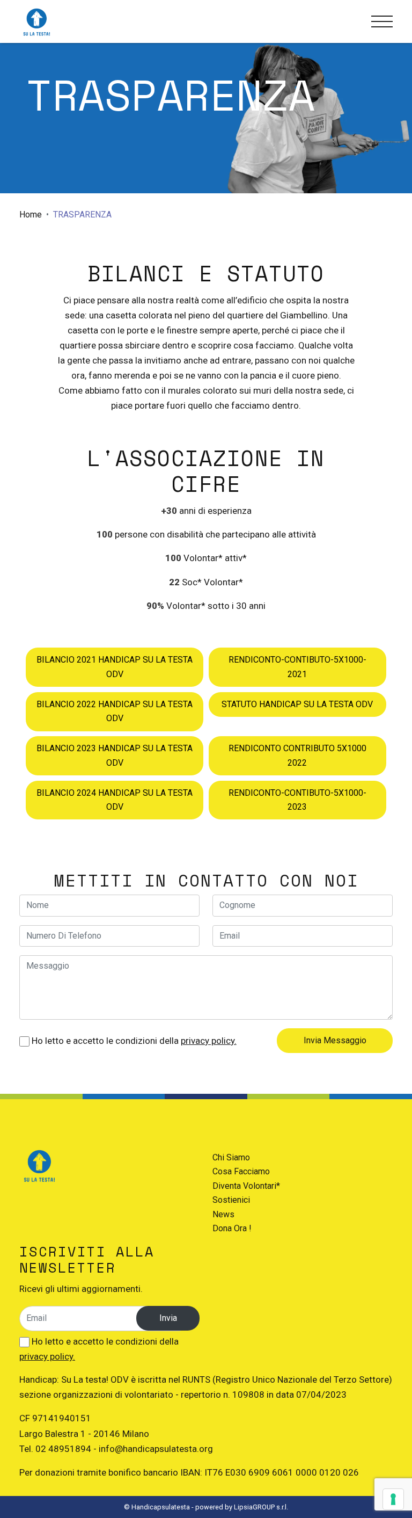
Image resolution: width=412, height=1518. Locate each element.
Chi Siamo (231, 1157)
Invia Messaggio (335, 1040)
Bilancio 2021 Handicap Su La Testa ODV (114, 667)
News (223, 1214)
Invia (168, 1318)
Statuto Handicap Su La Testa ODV (297, 704)
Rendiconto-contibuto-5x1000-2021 (297, 667)
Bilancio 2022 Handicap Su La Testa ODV (114, 711)
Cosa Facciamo (241, 1171)
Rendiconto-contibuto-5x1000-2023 (297, 800)
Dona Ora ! (232, 1228)
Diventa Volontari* (246, 1186)
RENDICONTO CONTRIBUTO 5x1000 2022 (297, 755)
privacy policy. (209, 1040)
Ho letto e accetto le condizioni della (133, 1040)
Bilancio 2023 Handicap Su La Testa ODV (114, 755)
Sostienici (231, 1200)
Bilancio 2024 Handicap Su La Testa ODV (114, 800)
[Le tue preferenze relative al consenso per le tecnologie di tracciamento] (393, 1499)
